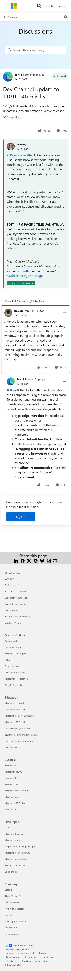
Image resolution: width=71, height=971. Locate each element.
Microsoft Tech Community (17, 852)
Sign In (62, 6)
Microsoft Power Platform (17, 790)
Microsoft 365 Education (16, 722)
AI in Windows (11, 610)
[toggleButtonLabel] (65, 16)
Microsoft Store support (16, 653)
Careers (8, 889)
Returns (8, 659)
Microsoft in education (15, 703)
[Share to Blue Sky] (42, 560)
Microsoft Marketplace (15, 859)
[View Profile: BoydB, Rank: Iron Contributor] (8, 313)
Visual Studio (11, 871)
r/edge (38, 275)
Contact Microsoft (26, 953)
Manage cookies (12, 956)
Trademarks (47, 956)
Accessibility (11, 927)
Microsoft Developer (14, 833)
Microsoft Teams (12, 796)
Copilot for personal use (16, 603)
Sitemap (9, 953)
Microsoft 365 (11, 784)
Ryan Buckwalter (21, 155)
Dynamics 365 (11, 777)
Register (49, 6)
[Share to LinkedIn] (16, 560)
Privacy (42, 953)
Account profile (12, 640)
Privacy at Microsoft (14, 908)
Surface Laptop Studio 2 (16, 591)
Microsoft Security (13, 771)
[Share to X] (29, 560)
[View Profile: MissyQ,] (11, 146)
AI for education (12, 747)
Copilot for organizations (16, 597)
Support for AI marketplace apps (20, 846)
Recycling (26, 960)
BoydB (18, 311)
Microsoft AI (10, 765)
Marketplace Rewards (15, 865)
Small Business (12, 809)
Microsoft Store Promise (16, 678)
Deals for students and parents (19, 740)
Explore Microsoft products (17, 616)
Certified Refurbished (15, 672)
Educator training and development (21, 734)
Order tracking (12, 666)
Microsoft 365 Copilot (15, 803)
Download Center (13, 647)
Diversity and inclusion (15, 921)
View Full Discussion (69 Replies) (24, 301)
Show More (14, 117)
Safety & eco (11, 960)
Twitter (26, 271)
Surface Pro (10, 578)
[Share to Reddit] (36, 560)
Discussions (13, 16)
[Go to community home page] (14, 6)
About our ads (42, 960)
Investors (9, 915)
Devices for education (15, 709)
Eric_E (18, 74)
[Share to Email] (55, 560)
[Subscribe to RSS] (49, 560)
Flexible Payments (13, 685)
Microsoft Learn (12, 840)
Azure (7, 827)
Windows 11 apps (13, 622)
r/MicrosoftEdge (18, 275)
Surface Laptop (12, 585)
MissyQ (21, 144)
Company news (12, 902)
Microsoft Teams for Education (19, 715)
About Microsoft (12, 896)
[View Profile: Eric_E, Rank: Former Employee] (8, 77)
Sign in (20, 516)
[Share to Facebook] (23, 560)
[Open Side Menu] (5, 6)
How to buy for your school (17, 728)
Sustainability (11, 933)
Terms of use (31, 956)
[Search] (39, 6)
